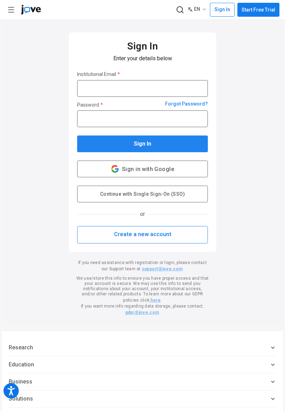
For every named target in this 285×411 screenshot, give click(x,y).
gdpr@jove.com (142, 312)
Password (90, 105)
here (155, 300)
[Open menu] (11, 9)
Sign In (142, 143)
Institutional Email (98, 74)
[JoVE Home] (31, 10)
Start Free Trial (258, 10)
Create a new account (142, 234)
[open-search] (180, 10)
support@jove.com (162, 268)
